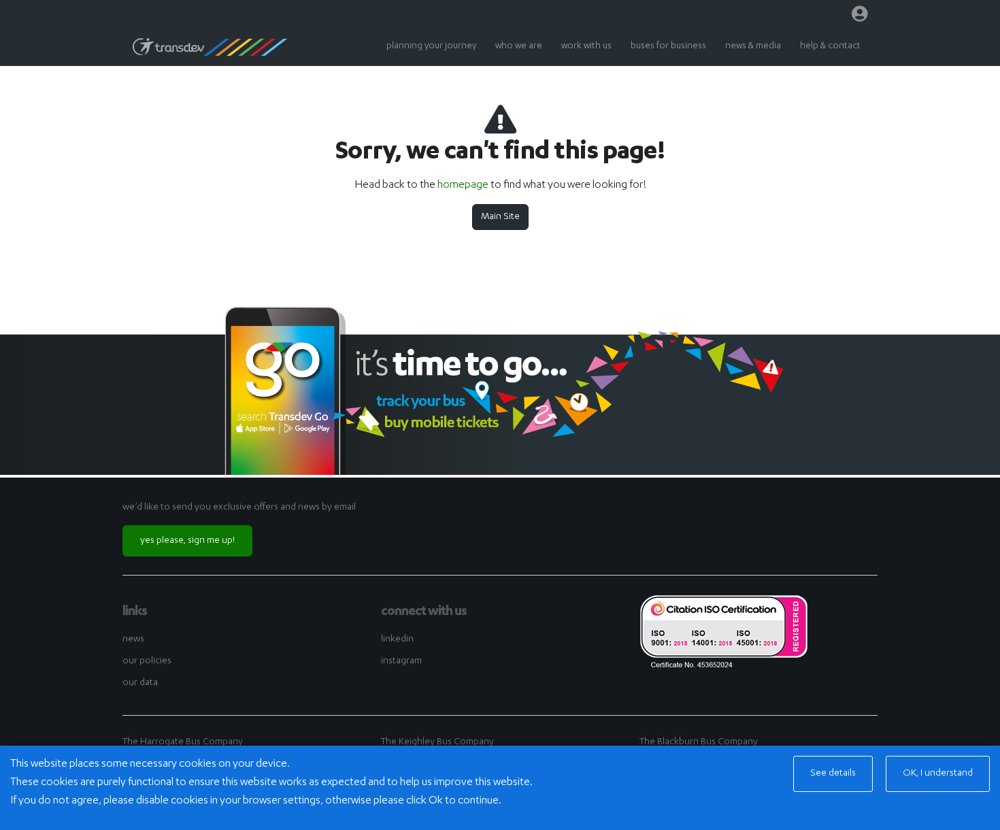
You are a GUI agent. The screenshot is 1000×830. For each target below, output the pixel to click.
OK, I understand (938, 773)
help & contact (830, 47)
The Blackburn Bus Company (698, 742)
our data (140, 683)
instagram (401, 661)
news (133, 639)
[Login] (859, 17)
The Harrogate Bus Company (182, 742)
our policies (146, 661)
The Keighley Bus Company (437, 742)
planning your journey (431, 47)
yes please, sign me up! (187, 540)
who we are (518, 47)
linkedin (397, 639)
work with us (586, 47)
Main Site (500, 217)
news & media (753, 47)
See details (833, 773)
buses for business (668, 47)
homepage (462, 186)
